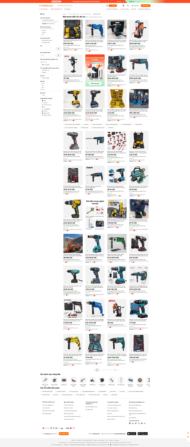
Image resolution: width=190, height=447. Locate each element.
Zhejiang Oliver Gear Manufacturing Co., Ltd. (139, 292)
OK (58, 48)
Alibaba (64, 14)
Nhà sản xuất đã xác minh (91, 406)
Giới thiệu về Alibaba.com (48, 402)
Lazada (95, 440)
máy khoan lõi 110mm (61, 391)
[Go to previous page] (94, 370)
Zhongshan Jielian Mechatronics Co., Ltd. (72, 81)
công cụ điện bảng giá (126, 124)
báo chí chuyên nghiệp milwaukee (136, 391)
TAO (107, 440)
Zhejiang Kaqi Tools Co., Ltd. (91, 49)
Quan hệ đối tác (132, 417)
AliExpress (73, 440)
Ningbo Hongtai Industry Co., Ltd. (71, 192)
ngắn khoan (111, 127)
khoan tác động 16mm (97, 124)
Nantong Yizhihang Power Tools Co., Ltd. (116, 84)
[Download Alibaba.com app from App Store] (131, 433)
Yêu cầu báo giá (89, 409)
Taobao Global (101, 440)
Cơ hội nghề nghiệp (46, 413)
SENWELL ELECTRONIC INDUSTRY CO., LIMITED (139, 260)
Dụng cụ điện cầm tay (86, 14)
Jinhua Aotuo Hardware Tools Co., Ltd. (94, 260)
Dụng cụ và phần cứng (73, 14)
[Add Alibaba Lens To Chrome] (64, 433)
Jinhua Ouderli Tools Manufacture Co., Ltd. (95, 192)
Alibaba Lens (48, 433)
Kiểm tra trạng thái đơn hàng (135, 410)
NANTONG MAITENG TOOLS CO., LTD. (72, 293)
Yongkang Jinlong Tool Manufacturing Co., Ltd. (73, 119)
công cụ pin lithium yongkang (71, 127)
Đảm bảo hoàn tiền (68, 408)
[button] (107, 6)
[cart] (128, 5)
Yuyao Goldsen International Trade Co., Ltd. (139, 81)
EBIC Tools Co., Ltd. (111, 194)
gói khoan (87, 124)
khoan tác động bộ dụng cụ (112, 124)
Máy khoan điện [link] (97, 14)
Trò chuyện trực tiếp (112, 408)
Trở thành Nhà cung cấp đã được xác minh (137, 414)
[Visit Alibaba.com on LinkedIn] (133, 423)
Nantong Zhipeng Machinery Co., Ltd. (115, 119)
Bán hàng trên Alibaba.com (135, 405)
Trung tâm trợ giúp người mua (114, 405)
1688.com (79, 440)
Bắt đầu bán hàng (133, 408)
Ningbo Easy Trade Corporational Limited (94, 157)
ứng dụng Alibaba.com (120, 433)
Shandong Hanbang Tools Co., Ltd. (137, 194)
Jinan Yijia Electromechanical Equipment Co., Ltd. (139, 229)
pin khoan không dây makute (98, 127)
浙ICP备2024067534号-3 (133, 444)
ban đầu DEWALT (102, 391)
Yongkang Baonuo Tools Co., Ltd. (70, 327)
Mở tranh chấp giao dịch (112, 410)
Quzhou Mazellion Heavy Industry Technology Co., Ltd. (73, 260)
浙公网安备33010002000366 (119, 444)
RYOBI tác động (85, 127)
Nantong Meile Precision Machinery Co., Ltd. (117, 292)
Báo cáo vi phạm (111, 419)
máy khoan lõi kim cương (94, 394)
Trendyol (111, 440)
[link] (188, 433)
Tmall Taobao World (87, 440)
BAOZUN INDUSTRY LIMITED (92, 119)
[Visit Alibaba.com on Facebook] (130, 423)
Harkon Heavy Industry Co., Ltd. (114, 226)
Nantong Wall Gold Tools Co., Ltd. (136, 159)
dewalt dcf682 (139, 124)
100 (115, 369)
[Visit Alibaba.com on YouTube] (142, 423)
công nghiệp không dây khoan (89, 391)
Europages (116, 440)
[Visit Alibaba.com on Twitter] (136, 423)
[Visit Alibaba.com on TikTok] (145, 423)
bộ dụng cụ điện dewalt (67, 394)
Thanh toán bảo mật (68, 405)
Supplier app (96, 433)
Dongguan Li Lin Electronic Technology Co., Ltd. (73, 229)
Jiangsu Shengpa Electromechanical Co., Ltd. (95, 294)
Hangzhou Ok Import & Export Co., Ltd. (116, 161)
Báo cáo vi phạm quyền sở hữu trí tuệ (115, 416)
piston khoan (113, 391)
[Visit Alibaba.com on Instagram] (139, 423)
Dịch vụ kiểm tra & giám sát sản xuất (72, 416)
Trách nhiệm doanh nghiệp (48, 410)
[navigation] (50, 192)
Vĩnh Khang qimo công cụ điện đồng (72, 124)
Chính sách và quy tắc (69, 419)
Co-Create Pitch (46, 408)
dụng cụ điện (114, 394)
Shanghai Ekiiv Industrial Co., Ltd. (136, 47)
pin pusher (56, 394)
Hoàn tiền (109, 413)
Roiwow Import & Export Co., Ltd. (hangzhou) (117, 260)
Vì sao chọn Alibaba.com (48, 405)
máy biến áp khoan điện (48, 391)
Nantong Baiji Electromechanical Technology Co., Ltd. (117, 48)
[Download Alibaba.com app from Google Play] (143, 433)
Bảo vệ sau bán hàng (68, 413)
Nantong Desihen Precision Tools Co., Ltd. (73, 48)
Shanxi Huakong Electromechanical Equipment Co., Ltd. (73, 159)
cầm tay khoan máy (74, 391)
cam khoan (122, 391)
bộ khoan (106, 394)
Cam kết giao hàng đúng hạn (70, 410)
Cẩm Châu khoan (46, 394)
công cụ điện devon (81, 394)
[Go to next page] (118, 370)
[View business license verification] (108, 445)
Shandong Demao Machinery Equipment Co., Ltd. (139, 116)
